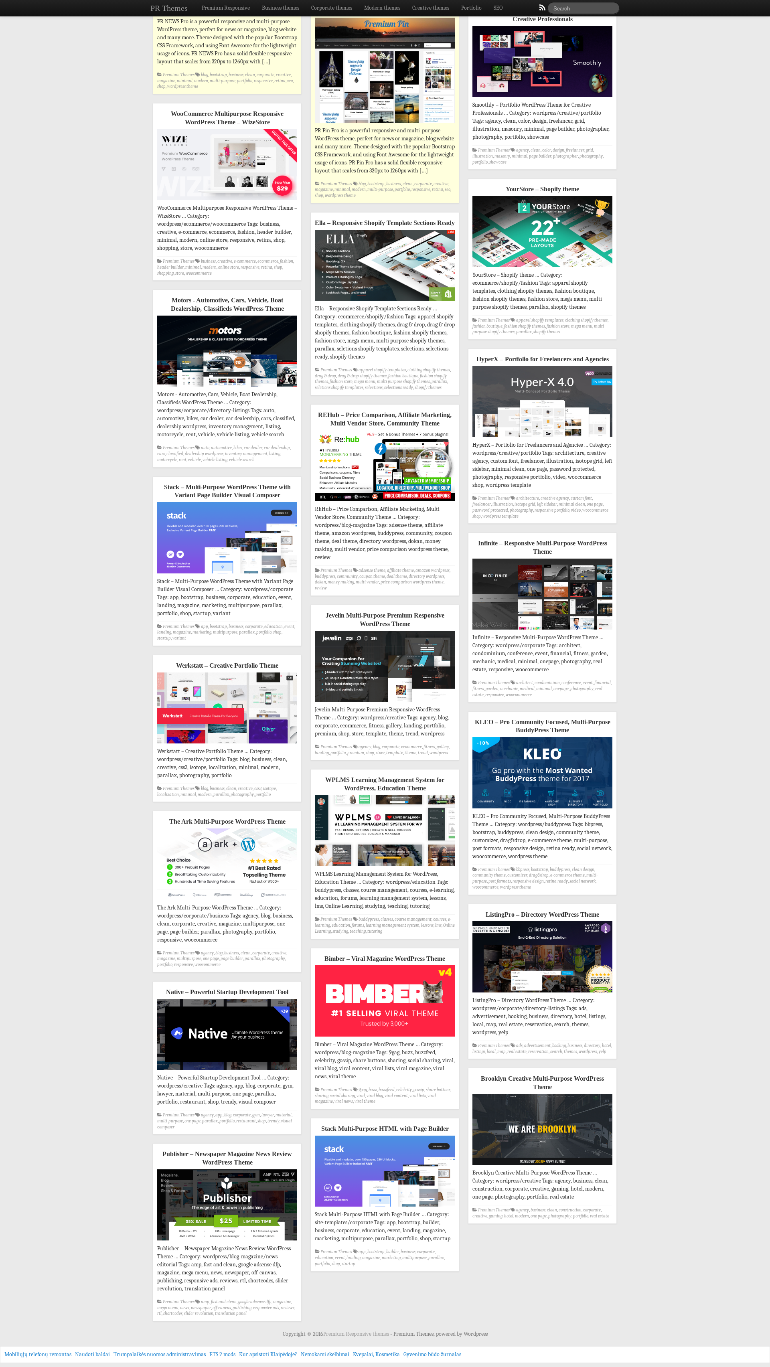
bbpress (522, 869)
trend (423, 752)
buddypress (325, 576)
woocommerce (199, 273)
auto (205, 447)
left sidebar (547, 504)
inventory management (246, 453)
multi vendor (367, 582)
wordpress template (500, 516)
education (273, 626)
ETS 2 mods (222, 1354)
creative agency (555, 498)
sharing (321, 1095)
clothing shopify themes (586, 320)
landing (164, 632)
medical (527, 688)
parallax (524, 331)
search (556, 1051)
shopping (165, 273)
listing (274, 453)
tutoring (374, 931)
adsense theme (372, 570)
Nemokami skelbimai (325, 1354)
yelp (602, 1051)
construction (570, 1210)
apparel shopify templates (539, 320)
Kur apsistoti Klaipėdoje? (268, 1354)
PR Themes (169, 8)
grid (589, 150)
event (289, 626)
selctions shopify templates (339, 387)
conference (571, 682)
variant (179, 638)
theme (410, 752)
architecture (527, 498)
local (491, 1051)
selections (374, 387)
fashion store (558, 326)
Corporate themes (331, 7)
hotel (606, 1045)
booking (559, 1045)
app (204, 626)
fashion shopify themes (524, 326)
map (501, 1051)
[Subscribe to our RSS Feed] (541, 9)
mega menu (581, 326)
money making (341, 582)
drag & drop (325, 376)
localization (168, 794)
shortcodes (172, 1313)
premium (355, 752)
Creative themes (430, 7)
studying (340, 931)
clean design (583, 869)
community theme (489, 875)
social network (582, 881)
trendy (273, 1121)
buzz (373, 1089)
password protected (490, 510)
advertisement (537, 1045)
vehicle (194, 459)
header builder (170, 267)
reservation (538, 1051)
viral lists (417, 1095)
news (184, 1307)
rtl (159, 1313)
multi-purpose (222, 80)
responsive (263, 80)
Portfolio (471, 7)
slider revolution (198, 1313)
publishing (242, 1307)
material (284, 1115)
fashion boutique (487, 326)
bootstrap (218, 74)
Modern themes (382, 7)
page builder (540, 156)
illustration (482, 156)
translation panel (231, 1313)
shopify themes (546, 331)
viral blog (375, 1095)
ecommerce (267, 261)
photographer (565, 156)
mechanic (509, 688)
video (576, 510)
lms (438, 925)
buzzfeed (387, 1089)
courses (439, 919)
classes (387, 919)
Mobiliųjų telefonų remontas (37, 1354)
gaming (496, 1216)
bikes (237, 447)
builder (392, 1251)
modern (201, 80)
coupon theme (372, 576)
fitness (478, 688)
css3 (257, 788)
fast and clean (224, 1301)
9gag (363, 1089)
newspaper (201, 1307)
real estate (517, 1051)
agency (522, 150)
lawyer (267, 1115)
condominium (547, 682)
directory (592, 1045)
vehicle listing (215, 459)
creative (283, 74)
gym (256, 1115)
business (236, 74)
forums (358, 925)
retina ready (556, 881)
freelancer (575, 150)
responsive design (528, 881)
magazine (166, 80)
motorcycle (167, 459)
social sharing (342, 1095)
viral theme (365, 1101)
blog (204, 74)
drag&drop (539, 875)
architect (524, 682)
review (321, 588)
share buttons (438, 1089)
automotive (221, 447)
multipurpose (225, 632)
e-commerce (245, 261)
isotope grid (525, 504)
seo (290, 80)
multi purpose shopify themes (403, 381)
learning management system (392, 925)
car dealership (277, 447)
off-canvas (222, 1307)
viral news (343, 1101)
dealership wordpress (204, 453)
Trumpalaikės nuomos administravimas (159, 1354)
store (179, 273)
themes (570, 1051)
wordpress (439, 752)
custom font (581, 498)
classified (174, 453)
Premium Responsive (226, 7)
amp (205, 1301)
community (347, 576)
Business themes (280, 7)
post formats (499, 881)
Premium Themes (179, 74)
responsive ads (266, 1307)
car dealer (253, 447)
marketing (201, 632)
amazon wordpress (432, 570)
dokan (320, 582)
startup (164, 638)
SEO (498, 7)
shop (161, 86)
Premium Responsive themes (356, 1334)
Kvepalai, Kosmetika (376, 1354)
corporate (265, 74)
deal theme (397, 576)
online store (228, 267)
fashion (286, 261)
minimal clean (572, 504)
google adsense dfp (255, 1301)
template (394, 752)
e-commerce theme (567, 875)
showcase (498, 162)
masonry (502, 156)
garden (492, 688)
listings (478, 1051)
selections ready (398, 387)
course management (413, 919)
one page (595, 504)
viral (361, 1095)
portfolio (244, 80)
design (558, 150)
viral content (396, 1095)
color (546, 150)
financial (602, 682)
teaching (358, 931)
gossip (418, 1089)
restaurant (246, 1121)
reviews (287, 1307)
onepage (561, 688)
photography (591, 156)
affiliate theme (400, 570)
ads (519, 1045)
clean (250, 74)
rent (182, 459)
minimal (184, 80)
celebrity (404, 1089)
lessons (427, 925)
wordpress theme (182, 86)
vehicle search (242, 459)
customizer (517, 875)
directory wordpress (426, 576)
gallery (443, 746)
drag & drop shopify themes (362, 376)
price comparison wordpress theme (412, 582)
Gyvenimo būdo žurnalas (432, 1354)
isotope (269, 788)
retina (280, 80)
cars (161, 453)
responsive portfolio (552, 510)
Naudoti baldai (92, 1354)
